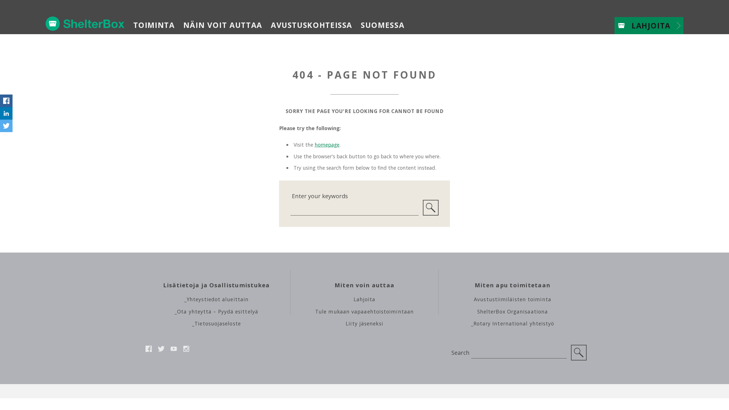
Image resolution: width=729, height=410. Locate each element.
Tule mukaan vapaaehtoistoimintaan (364, 311)
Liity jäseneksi (364, 323)
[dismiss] (6, 88)
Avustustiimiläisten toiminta (512, 299)
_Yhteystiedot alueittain (216, 299)
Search (460, 352)
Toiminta (154, 25)
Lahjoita (651, 25)
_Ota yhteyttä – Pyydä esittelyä (216, 311)
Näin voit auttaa (222, 25)
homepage (327, 144)
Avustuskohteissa (311, 25)
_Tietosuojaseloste (216, 323)
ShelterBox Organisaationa (512, 311)
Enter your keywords (320, 196)
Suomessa (382, 25)
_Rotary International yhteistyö (512, 323)
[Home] (85, 24)
